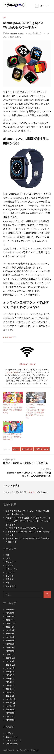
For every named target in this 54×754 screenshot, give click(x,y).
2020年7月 (10, 716)
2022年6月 (10, 637)
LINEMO (38, 449)
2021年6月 (10, 678)
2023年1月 (10, 620)
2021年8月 (10, 671)
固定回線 (10, 579)
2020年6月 (10, 720)
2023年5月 (10, 616)
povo (46, 449)
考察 (8, 582)
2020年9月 (10, 709)
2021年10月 (10, 665)
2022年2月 (10, 651)
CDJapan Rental (17, 33)
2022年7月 (10, 633)
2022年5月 (10, 640)
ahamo (16, 449)
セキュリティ (11, 569)
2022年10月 (10, 623)
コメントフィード (13, 740)
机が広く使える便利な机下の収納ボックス (24, 528)
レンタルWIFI (12, 372)
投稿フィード (11, 736)
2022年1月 (10, 654)
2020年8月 (10, 713)
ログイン (30, 492)
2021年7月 (10, 675)
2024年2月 (10, 613)
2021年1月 (10, 696)
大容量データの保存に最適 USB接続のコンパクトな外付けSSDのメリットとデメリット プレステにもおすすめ (28, 521)
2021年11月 (10, 661)
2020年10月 (10, 706)
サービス (10, 565)
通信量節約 (10, 586)
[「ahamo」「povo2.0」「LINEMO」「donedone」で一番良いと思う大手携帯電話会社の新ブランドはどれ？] (36, 397)
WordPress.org (12, 743)
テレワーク (10, 572)
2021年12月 (10, 658)
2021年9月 (10, 668)
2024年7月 (10, 609)
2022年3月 (10, 647)
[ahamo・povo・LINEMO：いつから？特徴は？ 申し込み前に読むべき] (13, 397)
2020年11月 (10, 702)
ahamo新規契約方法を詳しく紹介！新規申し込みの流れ (12, 436)
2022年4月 (10, 644)
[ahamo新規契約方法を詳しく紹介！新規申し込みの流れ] (13, 427)
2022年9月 (10, 627)
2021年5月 (10, 682)
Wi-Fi (8, 558)
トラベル (10, 576)
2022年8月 (10, 630)
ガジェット (10, 562)
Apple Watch (9, 337)
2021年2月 (10, 692)
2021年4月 (10, 685)
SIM (4, 17)
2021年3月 (10, 689)
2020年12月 (10, 699)
